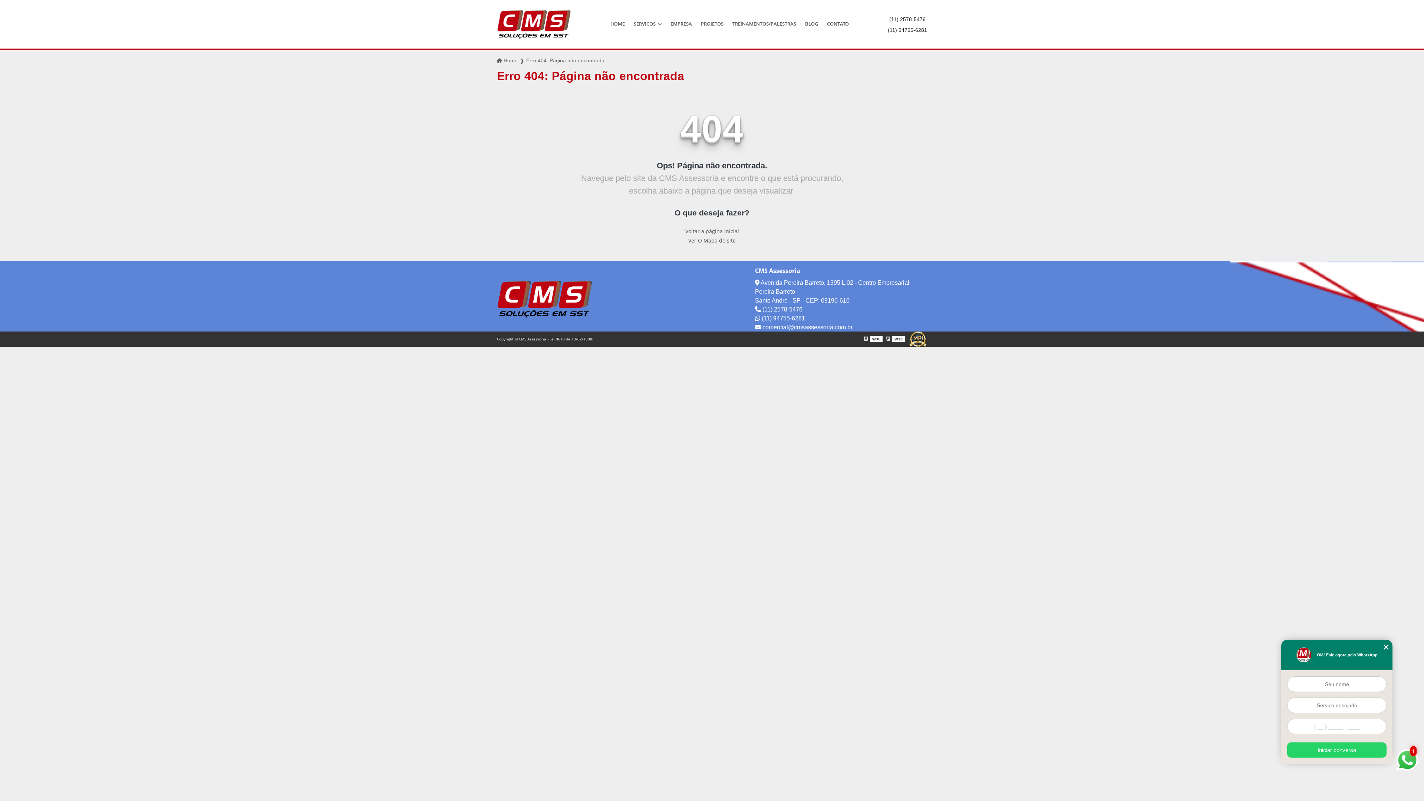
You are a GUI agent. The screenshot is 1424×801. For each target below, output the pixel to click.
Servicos (645, 23)
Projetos (712, 23)
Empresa (681, 23)
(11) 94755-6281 (907, 30)
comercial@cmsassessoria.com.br (807, 327)
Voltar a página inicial (712, 231)
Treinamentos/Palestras (764, 23)
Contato (838, 23)
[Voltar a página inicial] (534, 24)
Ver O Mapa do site (712, 240)
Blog (811, 23)
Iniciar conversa (1337, 750)
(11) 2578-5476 (907, 19)
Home (617, 23)
